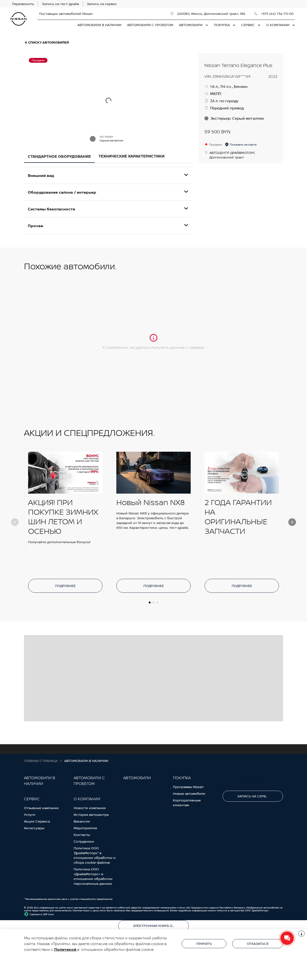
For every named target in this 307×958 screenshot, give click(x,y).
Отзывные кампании (41, 808)
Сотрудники (84, 841)
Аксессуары (34, 828)
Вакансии (82, 821)
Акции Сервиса (37, 821)
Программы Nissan (188, 786)
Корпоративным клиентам (187, 802)
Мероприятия (85, 828)
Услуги (29, 814)
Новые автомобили (189, 793)
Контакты (82, 834)
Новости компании (90, 808)
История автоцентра (91, 814)
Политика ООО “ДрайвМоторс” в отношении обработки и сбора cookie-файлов (95, 855)
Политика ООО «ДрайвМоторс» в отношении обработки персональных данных (93, 876)
